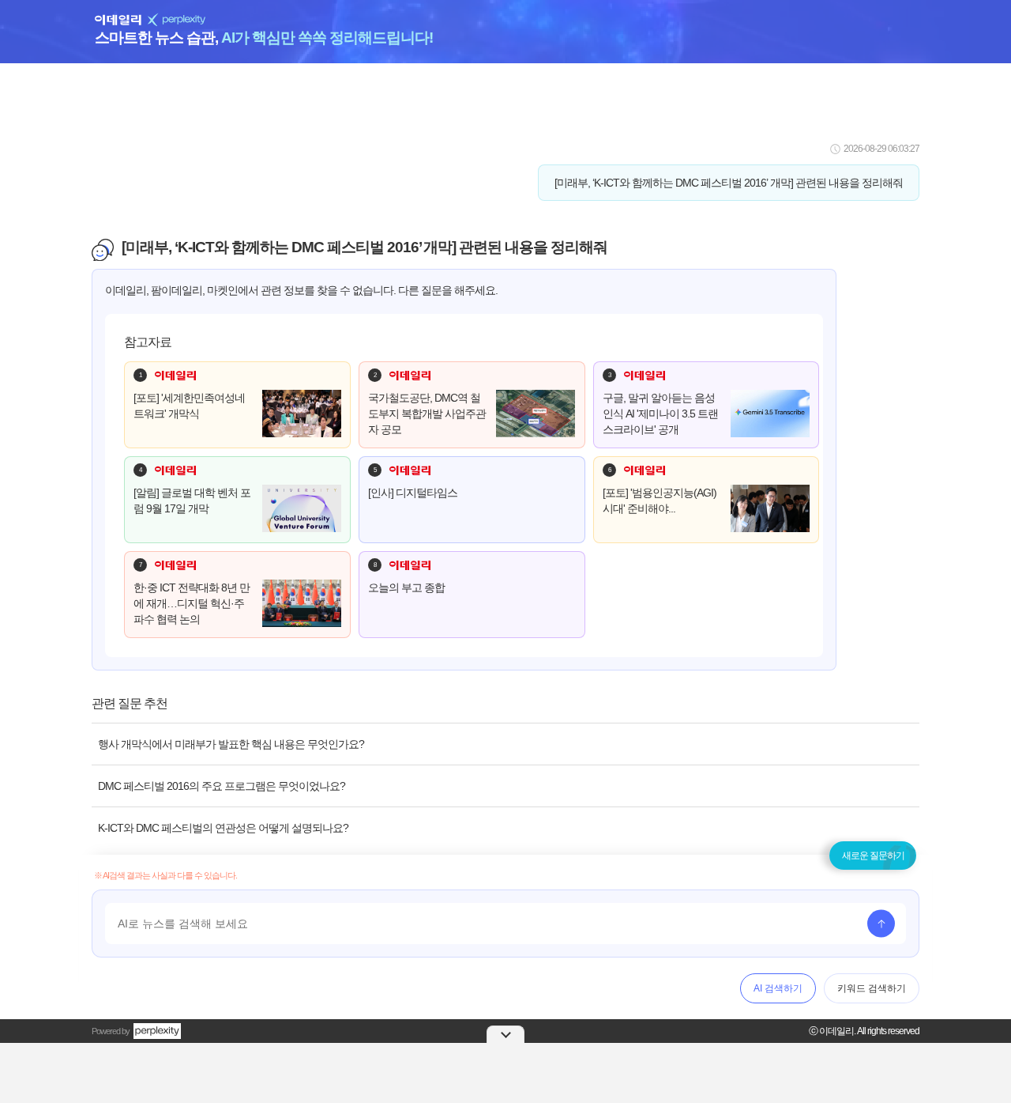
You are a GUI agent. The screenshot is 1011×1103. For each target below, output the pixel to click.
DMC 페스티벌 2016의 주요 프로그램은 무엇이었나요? (221, 786)
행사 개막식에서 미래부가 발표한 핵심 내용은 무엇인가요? (231, 744)
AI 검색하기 (778, 988)
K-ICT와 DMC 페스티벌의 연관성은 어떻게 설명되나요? (223, 828)
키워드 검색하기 (871, 988)
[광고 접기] (505, 1034)
